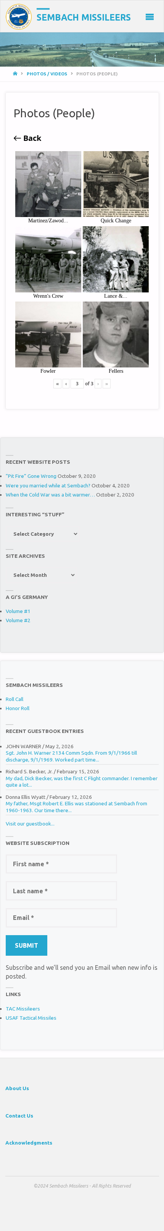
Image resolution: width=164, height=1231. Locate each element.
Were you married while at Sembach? (48, 485)
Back (31, 138)
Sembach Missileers (84, 17)
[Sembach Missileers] (19, 16)
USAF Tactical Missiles (31, 1018)
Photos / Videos (47, 73)
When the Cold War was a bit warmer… (50, 495)
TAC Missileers (23, 1009)
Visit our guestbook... (30, 824)
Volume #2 (18, 620)
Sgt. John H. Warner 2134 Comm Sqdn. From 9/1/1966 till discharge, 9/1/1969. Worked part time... (71, 756)
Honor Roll (17, 708)
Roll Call (14, 699)
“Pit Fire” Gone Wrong (31, 476)
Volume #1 (18, 611)
